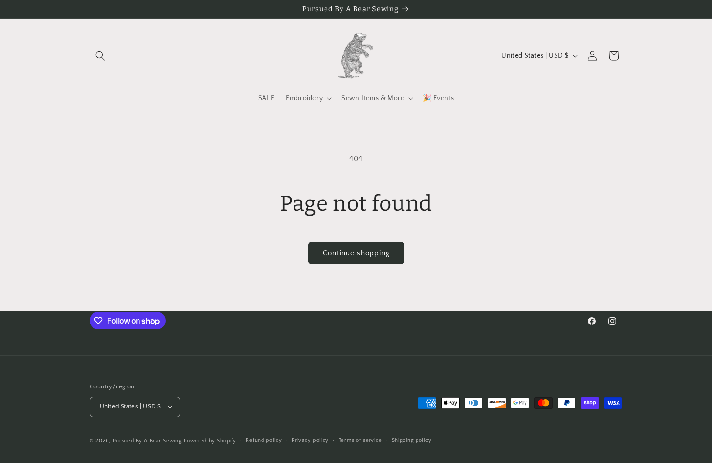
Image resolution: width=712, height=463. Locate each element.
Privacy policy (310, 440)
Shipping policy (412, 440)
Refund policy (264, 440)
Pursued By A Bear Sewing (147, 441)
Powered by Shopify (210, 441)
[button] (100, 55)
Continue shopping (356, 253)
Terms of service (360, 440)
